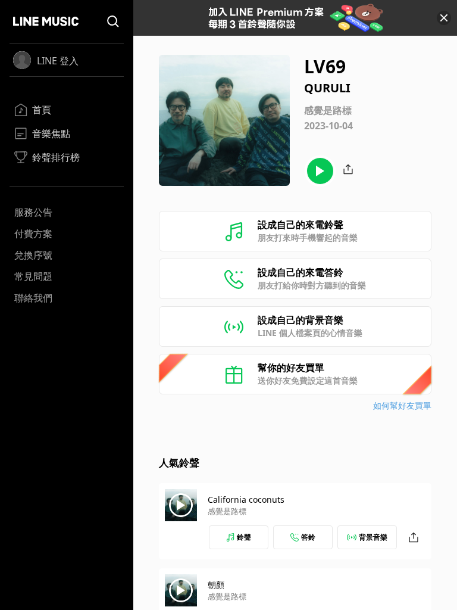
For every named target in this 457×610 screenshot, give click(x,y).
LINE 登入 (58, 60)
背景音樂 (373, 537)
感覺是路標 (227, 511)
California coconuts (246, 499)
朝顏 (216, 584)
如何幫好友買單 (402, 405)
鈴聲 (244, 537)
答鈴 (308, 537)
